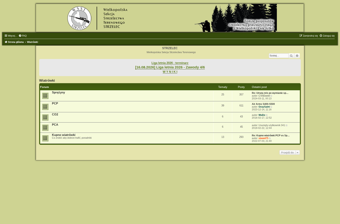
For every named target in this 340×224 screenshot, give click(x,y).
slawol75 (263, 138)
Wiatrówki (47, 80)
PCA (55, 124)
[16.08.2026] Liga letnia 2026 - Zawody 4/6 (170, 67)
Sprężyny (58, 92)
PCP (55, 103)
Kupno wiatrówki (63, 134)
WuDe (262, 115)
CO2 (55, 114)
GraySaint (264, 106)
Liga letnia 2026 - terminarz (170, 63)
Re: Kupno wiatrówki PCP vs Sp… (271, 135)
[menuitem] (22, 35)
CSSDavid (264, 95)
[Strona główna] (170, 18)
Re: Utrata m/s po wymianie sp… (270, 93)
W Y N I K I (170, 71)
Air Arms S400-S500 (263, 104)
